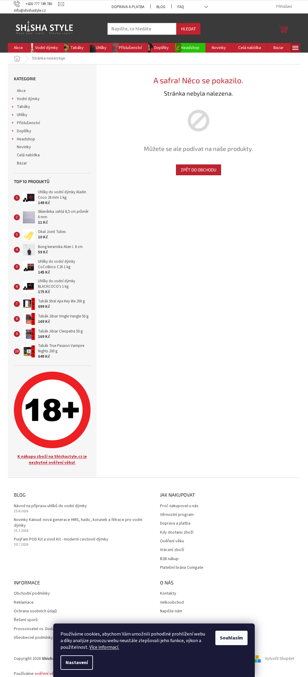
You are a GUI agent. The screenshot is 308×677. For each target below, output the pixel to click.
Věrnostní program (177, 515)
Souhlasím (231, 638)
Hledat (188, 28)
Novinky (24, 147)
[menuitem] (18, 48)
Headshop (26, 139)
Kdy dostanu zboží (176, 532)
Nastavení (77, 662)
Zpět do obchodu (198, 169)
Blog (160, 7)
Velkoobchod (172, 602)
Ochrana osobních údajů (35, 611)
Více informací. (104, 647)
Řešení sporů (26, 620)
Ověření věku (172, 541)
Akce (21, 91)
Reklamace (24, 602)
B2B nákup (169, 559)
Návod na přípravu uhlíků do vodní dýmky (50, 506)
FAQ (180, 7)
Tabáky (23, 107)
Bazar (22, 163)
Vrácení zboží (172, 550)
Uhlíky (22, 115)
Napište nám (171, 611)
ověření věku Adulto (53, 674)
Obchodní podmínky (32, 593)
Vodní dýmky (28, 99)
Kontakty (168, 593)
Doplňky (24, 131)
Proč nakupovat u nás (179, 506)
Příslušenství (28, 123)
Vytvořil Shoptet (279, 659)
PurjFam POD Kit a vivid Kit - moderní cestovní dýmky (61, 539)
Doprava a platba (128, 7)
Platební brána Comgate (181, 568)
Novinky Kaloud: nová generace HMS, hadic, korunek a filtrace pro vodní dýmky (78, 522)
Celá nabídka (28, 155)
